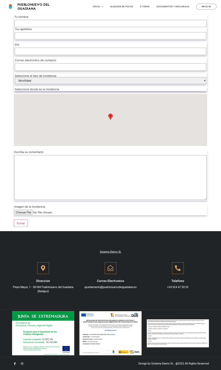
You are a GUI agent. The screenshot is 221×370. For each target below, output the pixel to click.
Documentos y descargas (172, 6)
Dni (17, 44)
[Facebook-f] (15, 363)
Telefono (177, 281)
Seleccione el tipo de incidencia (35, 75)
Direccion (43, 281)
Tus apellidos (23, 29)
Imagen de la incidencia (29, 206)
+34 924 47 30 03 (178, 287)
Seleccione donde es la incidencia (37, 89)
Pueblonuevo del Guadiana (33, 6)
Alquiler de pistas (121, 6)
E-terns (145, 6)
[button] (206, 7)
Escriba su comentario (29, 152)
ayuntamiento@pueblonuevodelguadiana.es (110, 287)
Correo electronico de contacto (35, 60)
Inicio (96, 6)
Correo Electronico (110, 281)
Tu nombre (36, 53)
